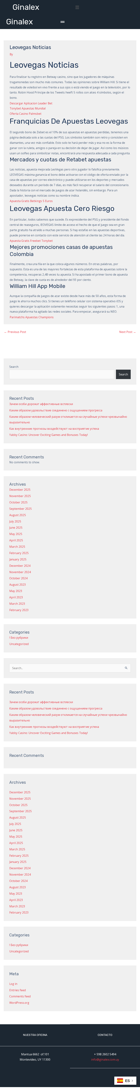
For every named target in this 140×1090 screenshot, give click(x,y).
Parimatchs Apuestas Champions (32, 317)
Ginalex (25, 7)
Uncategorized (19, 644)
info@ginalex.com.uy (105, 1059)
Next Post (127, 332)
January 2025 (17, 559)
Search (13, 367)
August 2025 (17, 515)
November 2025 (20, 496)
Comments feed (20, 996)
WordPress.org (19, 1003)
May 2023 (15, 591)
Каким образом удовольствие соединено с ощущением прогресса (55, 410)
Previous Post (15, 332)
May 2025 (15, 534)
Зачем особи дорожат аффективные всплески (41, 404)
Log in (13, 984)
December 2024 (19, 566)
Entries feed (17, 990)
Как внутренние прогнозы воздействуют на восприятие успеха (54, 429)
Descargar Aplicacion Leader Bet (31, 103)
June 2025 (15, 528)
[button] (77, 7)
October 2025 (18, 502)
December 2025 (19, 490)
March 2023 (17, 604)
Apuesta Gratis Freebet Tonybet (31, 241)
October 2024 (18, 578)
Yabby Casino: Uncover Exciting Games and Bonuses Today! (48, 435)
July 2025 (15, 521)
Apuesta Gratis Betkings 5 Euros (31, 201)
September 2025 (20, 509)
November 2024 (20, 572)
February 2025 (19, 553)
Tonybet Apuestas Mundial (28, 108)
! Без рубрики (18, 638)
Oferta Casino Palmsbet (25, 114)
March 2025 (17, 547)
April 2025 (16, 540)
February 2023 (19, 610)
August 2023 (17, 585)
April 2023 (16, 597)
